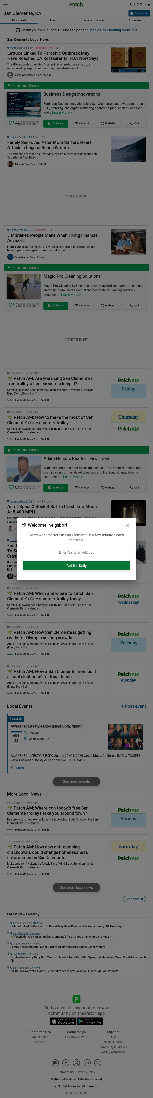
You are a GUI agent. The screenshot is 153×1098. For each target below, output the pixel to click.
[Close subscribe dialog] (127, 525)
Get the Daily (76, 566)
